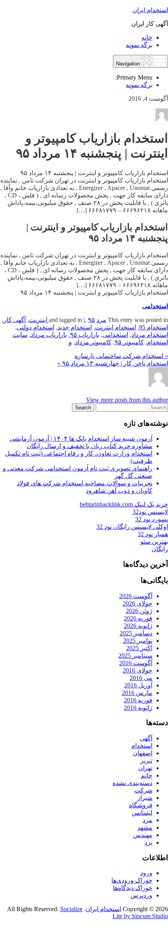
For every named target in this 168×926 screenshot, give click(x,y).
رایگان (160, 549)
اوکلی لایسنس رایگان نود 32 (132, 526)
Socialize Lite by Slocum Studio (114, 912)
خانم (146, 775)
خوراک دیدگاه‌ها (132, 887)
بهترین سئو (154, 541)
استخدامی (155, 306)
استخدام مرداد (149, 334)
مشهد (145, 827)
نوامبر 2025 (137, 640)
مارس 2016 (137, 692)
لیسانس (142, 812)
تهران (145, 768)
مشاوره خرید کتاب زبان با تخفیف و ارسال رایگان (89, 446)
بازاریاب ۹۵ (84, 334)
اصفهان (142, 753)
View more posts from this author (127, 399)
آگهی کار (15, 320)
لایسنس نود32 (150, 511)
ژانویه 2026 (138, 625)
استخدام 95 (153, 327)
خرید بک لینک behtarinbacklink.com (124, 504)
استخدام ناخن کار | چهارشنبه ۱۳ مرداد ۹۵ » (112, 363)
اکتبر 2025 (139, 648)
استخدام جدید (74, 327)
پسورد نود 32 (151, 519)
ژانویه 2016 (138, 707)
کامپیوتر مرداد (93, 342)
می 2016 (141, 678)
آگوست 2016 (135, 663)
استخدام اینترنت (115, 327)
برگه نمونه (139, 45)
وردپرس (141, 895)
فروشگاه (140, 805)
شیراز (144, 797)
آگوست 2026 (135, 596)
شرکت (143, 790)
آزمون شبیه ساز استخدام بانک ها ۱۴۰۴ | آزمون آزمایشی (80, 438)
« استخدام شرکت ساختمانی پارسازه (121, 356)
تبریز (146, 760)
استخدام (141, 745)
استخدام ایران (150, 10)
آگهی (146, 738)
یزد (148, 842)
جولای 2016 (137, 670)
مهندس (142, 835)
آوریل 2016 (138, 685)
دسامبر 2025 (136, 633)
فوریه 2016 (138, 700)
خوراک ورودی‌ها (131, 880)
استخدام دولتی (35, 327)
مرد (101, 320)
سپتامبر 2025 (135, 655)
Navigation (128, 64)
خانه (146, 37)
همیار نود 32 (153, 534)
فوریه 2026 (138, 618)
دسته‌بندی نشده (132, 783)
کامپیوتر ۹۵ (129, 342)
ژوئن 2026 (139, 611)
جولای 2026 (137, 603)
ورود (146, 873)
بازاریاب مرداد (48, 334)
